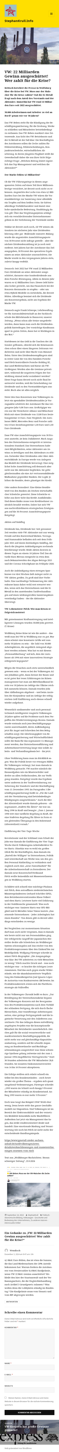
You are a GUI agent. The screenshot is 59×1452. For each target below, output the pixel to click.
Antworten (12, 1301)
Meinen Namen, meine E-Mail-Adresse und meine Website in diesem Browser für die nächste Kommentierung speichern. (29, 1401)
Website (9, 1386)
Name (8, 1363)
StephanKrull (33, 1215)
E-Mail (9, 1374)
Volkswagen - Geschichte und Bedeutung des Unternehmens (26, 1218)
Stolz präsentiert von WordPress (18, 1448)
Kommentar (11, 1327)
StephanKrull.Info (19, 21)
